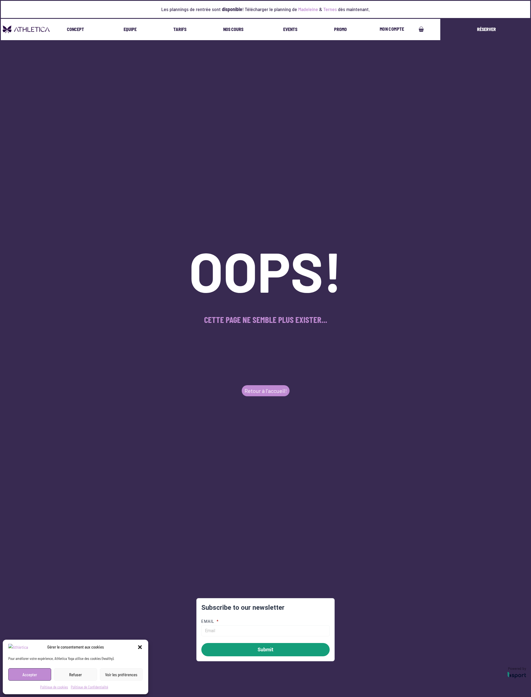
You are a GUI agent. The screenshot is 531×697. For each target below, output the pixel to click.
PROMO (340, 29)
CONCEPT (75, 29)
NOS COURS (233, 29)
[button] (140, 647)
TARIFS (179, 29)
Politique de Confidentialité (89, 687)
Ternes (330, 9)
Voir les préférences (121, 674)
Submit (265, 649)
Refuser (75, 674)
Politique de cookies (54, 687)
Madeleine (308, 9)
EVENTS (290, 29)
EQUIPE (130, 29)
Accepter (29, 674)
